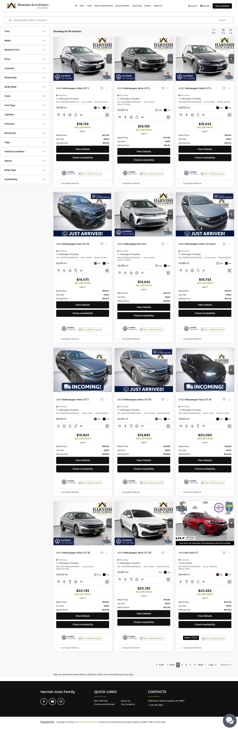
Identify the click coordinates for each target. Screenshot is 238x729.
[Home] (76, 6)
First (160, 665)
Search (222, 20)
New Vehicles (101, 701)
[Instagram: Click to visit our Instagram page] (61, 701)
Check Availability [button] (82, 157)
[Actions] (106, 88)
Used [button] (89, 6)
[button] (109, 59)
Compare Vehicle (70, 183)
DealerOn (78, 722)
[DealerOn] (47, 722)
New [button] (82, 6)
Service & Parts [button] (122, 6)
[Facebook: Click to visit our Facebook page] (44, 701)
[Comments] (107, 115)
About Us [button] (158, 6)
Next (201, 665)
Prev (171, 665)
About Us (125, 701)
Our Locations (222, 6)
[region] (82, 139)
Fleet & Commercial (103, 6)
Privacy (94, 722)
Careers (147, 6)
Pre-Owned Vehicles (104, 704)
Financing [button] (136, 6)
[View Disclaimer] (81, 115)
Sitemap (86, 722)
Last (212, 665)
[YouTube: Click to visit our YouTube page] (52, 701)
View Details (82, 149)
